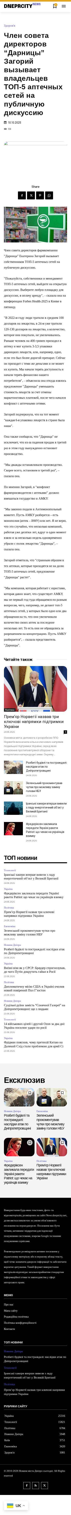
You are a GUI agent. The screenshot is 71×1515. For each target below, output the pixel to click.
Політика (9, 709)
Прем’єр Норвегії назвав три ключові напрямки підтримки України (34, 721)
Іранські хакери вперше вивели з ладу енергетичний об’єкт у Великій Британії (46, 807)
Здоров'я (9, 25)
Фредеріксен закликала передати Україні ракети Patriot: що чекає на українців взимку (19, 1173)
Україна (8, 888)
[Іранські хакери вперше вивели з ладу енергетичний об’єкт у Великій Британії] (13, 808)
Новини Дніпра (12, 944)
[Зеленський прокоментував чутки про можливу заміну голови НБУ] (13, 787)
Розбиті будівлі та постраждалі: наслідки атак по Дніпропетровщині (46, 766)
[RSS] (35, 1485)
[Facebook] (22, 195)
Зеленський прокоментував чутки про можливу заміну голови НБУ (44, 787)
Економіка (9, 926)
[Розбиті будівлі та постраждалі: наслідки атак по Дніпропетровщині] (13, 767)
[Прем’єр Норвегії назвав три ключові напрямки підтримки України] (35, 689)
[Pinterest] (40, 195)
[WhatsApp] (49, 195)
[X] (31, 195)
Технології (10, 870)
